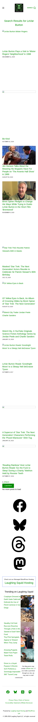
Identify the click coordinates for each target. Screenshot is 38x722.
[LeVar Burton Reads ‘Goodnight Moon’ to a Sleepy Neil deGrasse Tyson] (19, 353)
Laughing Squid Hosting (19, 582)
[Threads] (20, 551)
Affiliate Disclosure (27, 703)
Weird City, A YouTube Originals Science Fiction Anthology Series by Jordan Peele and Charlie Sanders (19, 334)
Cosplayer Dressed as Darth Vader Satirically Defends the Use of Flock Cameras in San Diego (12, 602)
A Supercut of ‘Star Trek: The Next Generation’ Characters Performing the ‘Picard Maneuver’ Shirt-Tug (18, 435)
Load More (8, 485)
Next (7, 482)
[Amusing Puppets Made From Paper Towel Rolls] (27, 642)
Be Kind (6, 139)
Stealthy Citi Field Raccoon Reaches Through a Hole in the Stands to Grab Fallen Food (12, 628)
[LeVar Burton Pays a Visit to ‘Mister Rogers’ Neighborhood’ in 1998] (19, 40)
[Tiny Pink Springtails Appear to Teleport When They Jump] (27, 628)
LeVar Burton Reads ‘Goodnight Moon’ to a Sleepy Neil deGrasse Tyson (17, 366)
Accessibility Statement (12, 703)
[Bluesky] (20, 532)
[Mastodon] (20, 571)
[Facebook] (20, 513)
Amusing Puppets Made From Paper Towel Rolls (10, 652)
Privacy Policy (13, 700)
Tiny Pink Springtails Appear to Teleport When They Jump (11, 640)
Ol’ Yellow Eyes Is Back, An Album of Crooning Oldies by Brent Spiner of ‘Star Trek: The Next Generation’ (18, 301)
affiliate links (30, 668)
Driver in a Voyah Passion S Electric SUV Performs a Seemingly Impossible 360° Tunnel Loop (12, 668)
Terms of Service (24, 700)
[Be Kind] (19, 114)
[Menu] (3, 8)
